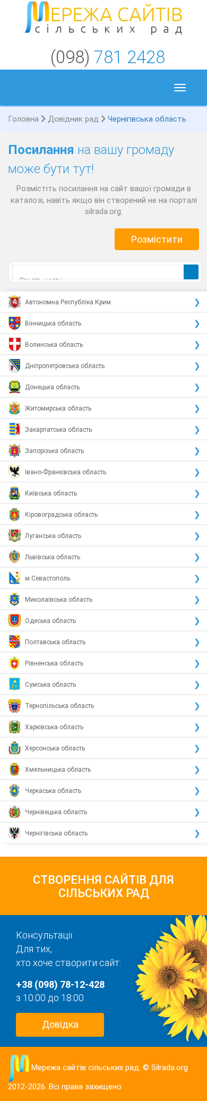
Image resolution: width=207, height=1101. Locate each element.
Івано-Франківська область (65, 472)
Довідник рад (73, 119)
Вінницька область (53, 323)
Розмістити (157, 239)
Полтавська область (55, 642)
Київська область (51, 493)
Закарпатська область (58, 429)
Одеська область (50, 621)
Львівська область (52, 557)
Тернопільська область (59, 706)
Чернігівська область (56, 833)
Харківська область (54, 727)
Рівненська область (54, 663)
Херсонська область (55, 748)
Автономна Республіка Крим (68, 302)
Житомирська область (58, 408)
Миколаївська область (58, 599)
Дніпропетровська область (65, 366)
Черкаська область (53, 791)
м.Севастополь (47, 578)
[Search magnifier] (191, 271)
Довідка (60, 1024)
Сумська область (50, 684)
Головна (23, 119)
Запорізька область (54, 451)
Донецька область (52, 387)
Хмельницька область (58, 769)
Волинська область (54, 344)
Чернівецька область (56, 812)
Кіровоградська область (61, 514)
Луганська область (53, 536)
